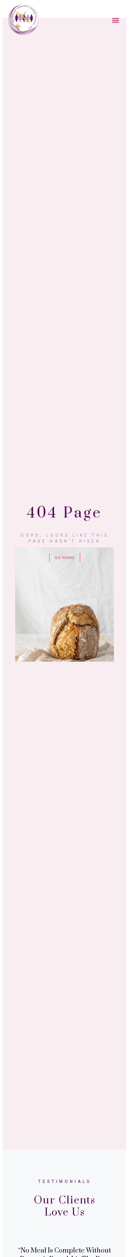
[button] (115, 20)
